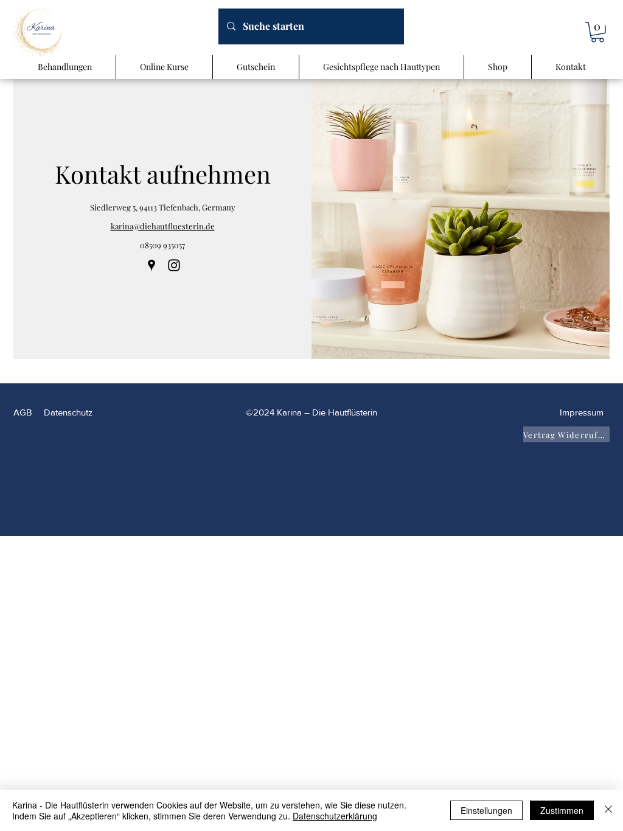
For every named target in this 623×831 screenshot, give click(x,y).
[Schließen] (608, 810)
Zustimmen (561, 810)
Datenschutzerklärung (335, 816)
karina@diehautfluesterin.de (163, 226)
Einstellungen (486, 810)
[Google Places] (151, 265)
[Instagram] (174, 265)
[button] (597, 32)
